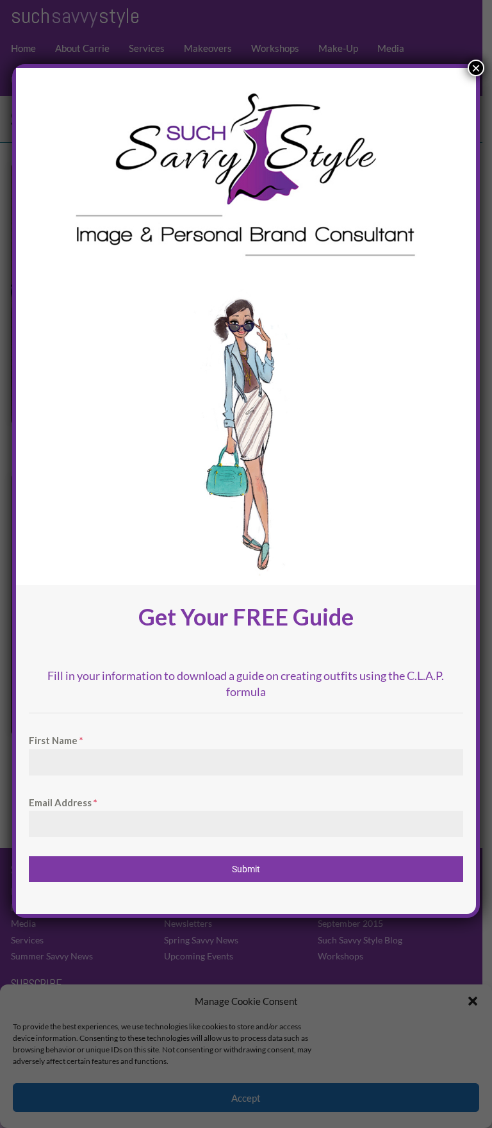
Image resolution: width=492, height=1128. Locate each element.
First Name (56, 740)
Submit (246, 869)
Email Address (63, 802)
